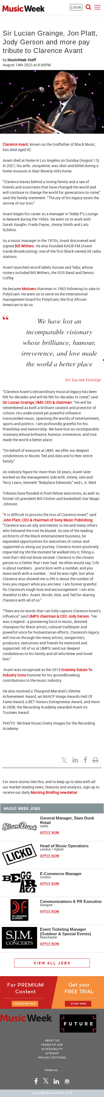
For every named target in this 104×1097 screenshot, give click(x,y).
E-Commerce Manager (61, 873)
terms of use (52, 1044)
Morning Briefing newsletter (54, 792)
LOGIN (76, 7)
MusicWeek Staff (21, 59)
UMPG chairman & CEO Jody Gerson (59, 616)
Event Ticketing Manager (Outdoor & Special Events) (65, 931)
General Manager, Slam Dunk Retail (67, 820)
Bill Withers (24, 245)
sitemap (52, 1053)
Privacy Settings (52, 1057)
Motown (29, 288)
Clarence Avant (15, 144)
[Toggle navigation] (97, 7)
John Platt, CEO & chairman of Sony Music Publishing (48, 519)
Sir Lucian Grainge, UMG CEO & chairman (37, 402)
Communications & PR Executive (71, 901)
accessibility (52, 1049)
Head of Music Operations (64, 846)
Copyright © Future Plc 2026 (52, 1093)
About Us (52, 1040)
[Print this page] (96, 760)
